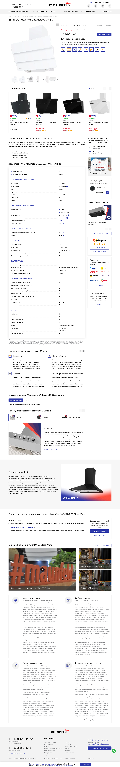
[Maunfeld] (60, 5)
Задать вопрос (99, 531)
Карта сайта (91, 758)
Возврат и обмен (49, 752)
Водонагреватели (71, 11)
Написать (99, 304)
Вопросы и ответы (71, 746)
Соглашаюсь (85, 764)
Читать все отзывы (99, 252)
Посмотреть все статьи (99, 233)
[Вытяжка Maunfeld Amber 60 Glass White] (99, 103)
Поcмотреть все (99, 535)
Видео (67, 748)
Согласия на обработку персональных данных (60, 765)
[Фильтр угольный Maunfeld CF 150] (92, 188)
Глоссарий (68, 744)
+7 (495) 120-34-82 (16, 4)
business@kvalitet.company (99, 744)
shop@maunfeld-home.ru (98, 740)
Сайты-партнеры (70, 752)
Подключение (48, 744)
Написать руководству (99, 748)
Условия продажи (70, 758)
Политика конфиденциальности (52, 758)
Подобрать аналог (104, 34)
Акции (90, 2)
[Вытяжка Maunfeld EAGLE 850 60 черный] (20, 103)
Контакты (68, 750)
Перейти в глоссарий (50, 449)
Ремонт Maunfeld (49, 750)
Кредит (46, 746)
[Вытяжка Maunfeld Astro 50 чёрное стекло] (47, 103)
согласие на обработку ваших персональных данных (42, 764)
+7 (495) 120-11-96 (99, 298)
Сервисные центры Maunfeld (53, 748)
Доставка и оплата (50, 742)
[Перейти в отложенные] (88, 6)
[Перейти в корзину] (102, 6)
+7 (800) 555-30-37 (16, 7)
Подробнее (99, 285)
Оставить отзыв (100, 248)
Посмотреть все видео (102, 545)
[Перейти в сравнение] (95, 6)
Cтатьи (67, 742)
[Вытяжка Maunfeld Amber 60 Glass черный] (73, 103)
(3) (30, 118)
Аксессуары (90, 11)
